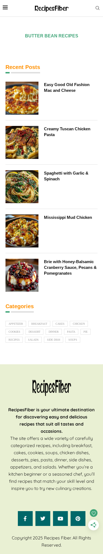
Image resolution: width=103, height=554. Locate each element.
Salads (33, 339)
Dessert (34, 331)
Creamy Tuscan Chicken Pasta (67, 131)
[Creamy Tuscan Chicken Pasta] (21, 142)
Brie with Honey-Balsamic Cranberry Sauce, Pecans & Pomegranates (70, 267)
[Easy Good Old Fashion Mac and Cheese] (21, 98)
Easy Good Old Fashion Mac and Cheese (67, 87)
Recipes (14, 339)
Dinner (54, 331)
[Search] (97, 8)
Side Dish (53, 339)
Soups (72, 339)
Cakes (60, 323)
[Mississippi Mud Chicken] (21, 230)
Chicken (79, 323)
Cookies (14, 331)
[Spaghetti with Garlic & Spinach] (21, 186)
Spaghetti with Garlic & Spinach (66, 176)
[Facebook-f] (25, 518)
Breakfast (39, 323)
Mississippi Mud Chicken (68, 217)
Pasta (71, 331)
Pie (85, 331)
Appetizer (16, 323)
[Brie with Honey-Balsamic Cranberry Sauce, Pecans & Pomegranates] (21, 275)
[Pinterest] (78, 518)
